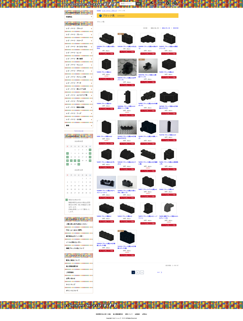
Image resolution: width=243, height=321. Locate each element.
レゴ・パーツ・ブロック (109, 10)
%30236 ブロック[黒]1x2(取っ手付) (106, 47)
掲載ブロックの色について (75, 248)
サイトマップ (70, 284)
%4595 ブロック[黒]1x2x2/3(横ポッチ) (147, 104)
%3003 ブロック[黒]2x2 (166, 72)
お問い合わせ (70, 278)
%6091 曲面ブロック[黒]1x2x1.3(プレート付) (168, 217)
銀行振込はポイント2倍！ (75, 236)
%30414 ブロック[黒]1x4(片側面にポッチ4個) (106, 244)
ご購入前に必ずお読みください (76, 224)
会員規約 (137, 314)
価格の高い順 (166, 28)
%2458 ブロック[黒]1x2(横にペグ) (147, 137)
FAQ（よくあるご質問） (74, 230)
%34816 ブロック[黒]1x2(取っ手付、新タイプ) (127, 191)
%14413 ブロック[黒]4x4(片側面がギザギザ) (127, 137)
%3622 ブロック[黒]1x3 (166, 189)
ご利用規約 (70, 272)
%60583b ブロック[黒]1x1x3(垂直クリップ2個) (126, 107)
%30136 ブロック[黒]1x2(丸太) (127, 46)
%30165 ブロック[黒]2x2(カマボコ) (127, 163)
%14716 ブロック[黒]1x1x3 (167, 135)
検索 (138, 3)
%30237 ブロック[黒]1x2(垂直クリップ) (168, 47)
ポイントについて (72, 290)
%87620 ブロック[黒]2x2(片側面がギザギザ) (168, 107)
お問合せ (144, 314)
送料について (129, 314)
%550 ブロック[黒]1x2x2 (104, 136)
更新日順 (175, 28)
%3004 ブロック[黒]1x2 (104, 103)
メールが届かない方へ (73, 242)
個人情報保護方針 (72, 266)
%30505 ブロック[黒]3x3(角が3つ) (148, 47)
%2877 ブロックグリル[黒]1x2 (147, 189)
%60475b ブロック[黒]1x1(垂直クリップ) (147, 76)
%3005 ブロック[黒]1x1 (104, 72)
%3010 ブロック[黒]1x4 (125, 216)
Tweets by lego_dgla (78, 130)
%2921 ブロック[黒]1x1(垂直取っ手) (168, 163)
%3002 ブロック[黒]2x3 (104, 216)
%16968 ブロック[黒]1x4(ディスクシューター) (106, 191)
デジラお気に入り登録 (106, 53)
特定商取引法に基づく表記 (103, 314)
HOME (99, 10)
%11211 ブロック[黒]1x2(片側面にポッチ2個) (127, 247)
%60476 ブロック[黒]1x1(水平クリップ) (127, 78)
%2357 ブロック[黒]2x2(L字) (105, 162)
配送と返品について (73, 260)
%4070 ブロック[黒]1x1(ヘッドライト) (147, 217)
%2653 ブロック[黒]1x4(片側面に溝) (147, 163)
